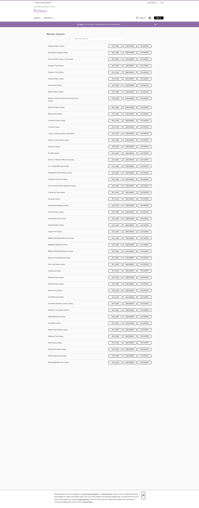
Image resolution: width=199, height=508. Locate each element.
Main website (130, 46)
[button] (152, 3)
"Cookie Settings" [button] (83, 499)
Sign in (158, 18)
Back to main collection (43, 3)
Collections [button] (48, 18)
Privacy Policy (107, 494)
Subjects (37, 18)
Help (162, 3)
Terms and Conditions (91, 494)
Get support (144, 46)
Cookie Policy (88, 502)
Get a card (115, 46)
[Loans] (150, 18)
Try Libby (80, 24)
